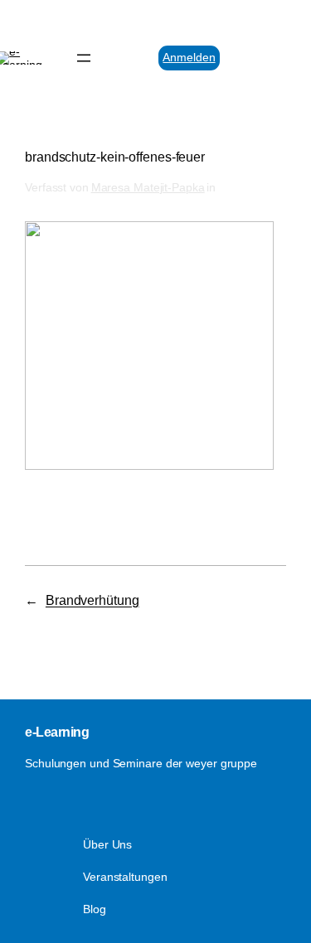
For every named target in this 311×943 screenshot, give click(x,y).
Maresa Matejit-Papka (148, 187)
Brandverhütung (92, 599)
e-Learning (57, 731)
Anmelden (189, 57)
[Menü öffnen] (84, 58)
